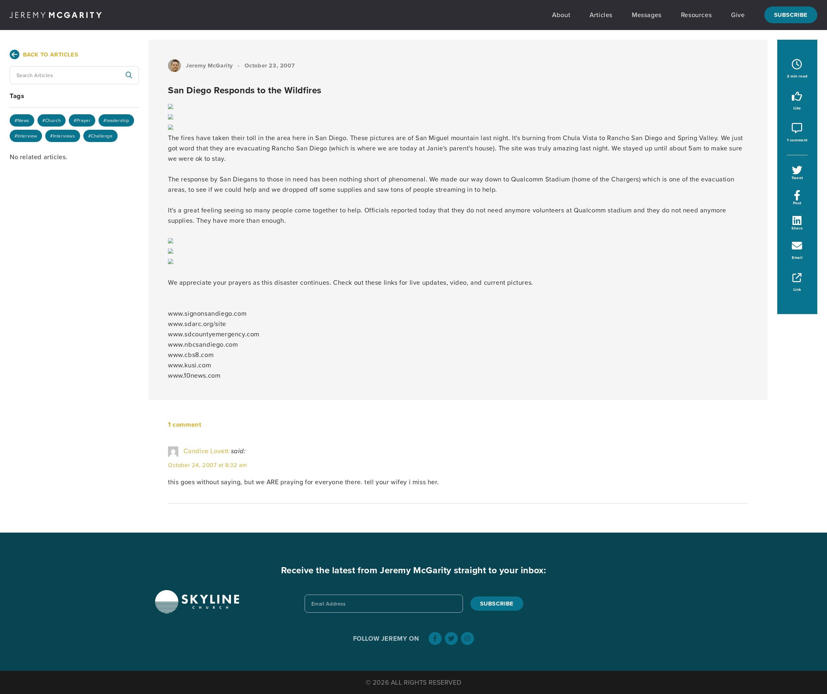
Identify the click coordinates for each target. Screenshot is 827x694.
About (561, 14)
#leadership (116, 120)
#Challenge (100, 136)
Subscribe (791, 15)
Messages (647, 14)
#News (22, 120)
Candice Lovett (206, 450)
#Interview (26, 136)
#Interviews (62, 136)
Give (738, 14)
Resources (696, 14)
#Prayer (82, 120)
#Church (51, 120)
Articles (601, 14)
